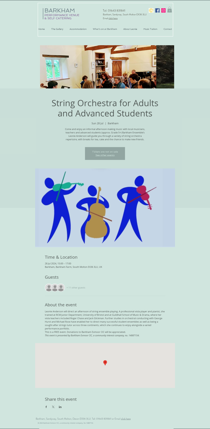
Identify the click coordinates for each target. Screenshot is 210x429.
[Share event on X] (53, 407)
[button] (169, 10)
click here (113, 18)
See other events (105, 155)
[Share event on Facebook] (46, 407)
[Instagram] (163, 10)
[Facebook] (157, 10)
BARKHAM (59, 10)
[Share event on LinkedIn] (60, 407)
